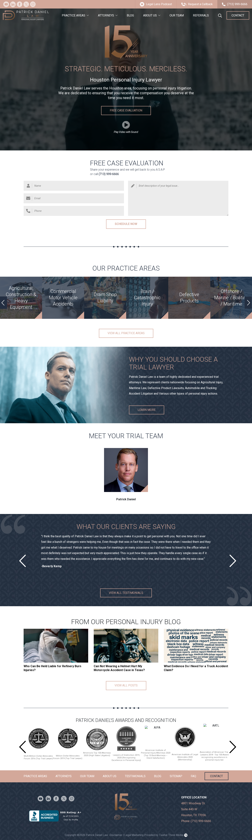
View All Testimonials (126, 592)
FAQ (193, 776)
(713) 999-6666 (237, 4)
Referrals (201, 15)
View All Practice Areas (126, 333)
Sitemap (176, 776)
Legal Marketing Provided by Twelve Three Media (152, 835)
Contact (238, 15)
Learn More (147, 409)
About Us (150, 15)
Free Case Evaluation (126, 110)
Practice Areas (73, 15)
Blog (130, 15)
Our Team (177, 15)
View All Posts (126, 685)
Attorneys (106, 15)
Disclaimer (116, 835)
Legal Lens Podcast (159, 4)
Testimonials (135, 776)
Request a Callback (200, 4)
